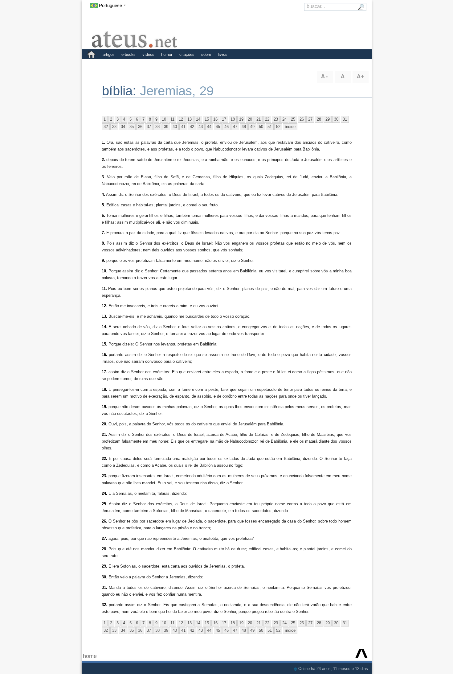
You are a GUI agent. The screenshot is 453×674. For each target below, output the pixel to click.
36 (140, 126)
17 (224, 119)
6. (103, 215)
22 (267, 119)
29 (327, 119)
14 (198, 119)
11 (172, 119)
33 (114, 126)
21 (258, 119)
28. (104, 549)
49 (252, 126)
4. (103, 194)
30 (336, 119)
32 (106, 126)
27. (104, 538)
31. (104, 587)
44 (209, 126)
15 (207, 119)
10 (164, 119)
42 (192, 126)
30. (104, 577)
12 (181, 119)
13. (104, 316)
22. (104, 458)
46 (226, 126)
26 (302, 119)
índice (290, 126)
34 (123, 126)
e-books (128, 54)
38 (157, 126)
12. (104, 306)
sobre (206, 54)
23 (276, 119)
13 (189, 119)
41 (183, 126)
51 (269, 126)
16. (104, 354)
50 (261, 126)
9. (103, 260)
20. (104, 424)
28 (319, 119)
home (90, 656)
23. (104, 475)
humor (166, 54)
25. (104, 504)
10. (104, 271)
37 (149, 126)
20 (250, 119)
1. (103, 142)
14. (104, 327)
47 (235, 126)
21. (104, 434)
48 (244, 126)
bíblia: (121, 91)
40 (175, 126)
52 (278, 126)
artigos (109, 54)
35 (131, 126)
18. (104, 389)
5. (103, 205)
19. (104, 406)
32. (104, 604)
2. (103, 159)
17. (104, 372)
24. (104, 493)
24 (284, 119)
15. (104, 344)
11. (104, 288)
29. (104, 566)
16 (215, 119)
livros (222, 54)
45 (218, 126)
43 (200, 126)
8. (103, 243)
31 (345, 119)
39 (166, 126)
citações (186, 54)
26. (104, 521)
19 (241, 119)
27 (310, 119)
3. (103, 177)
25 (293, 119)
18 (233, 119)
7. (103, 232)
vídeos (148, 54)
